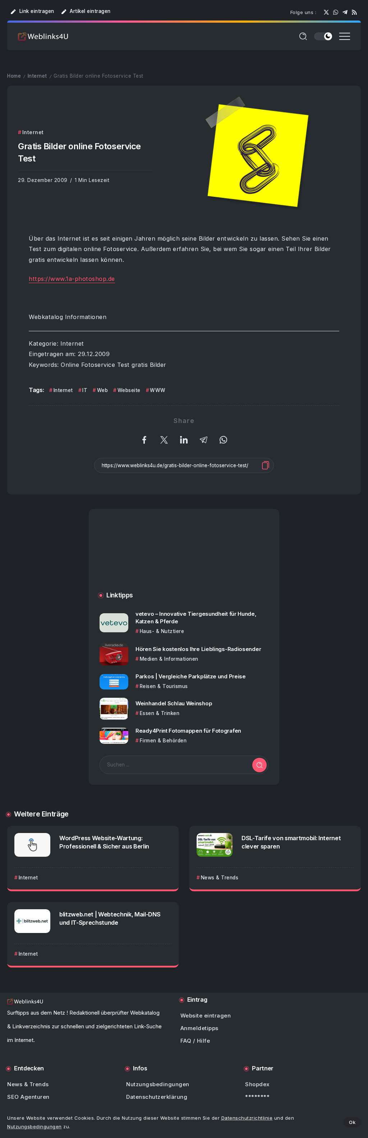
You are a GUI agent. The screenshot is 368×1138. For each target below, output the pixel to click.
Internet (37, 76)
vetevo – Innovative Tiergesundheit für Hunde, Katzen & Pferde (196, 617)
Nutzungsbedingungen (34, 1126)
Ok (352, 1122)
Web (102, 390)
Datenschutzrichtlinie (247, 1118)
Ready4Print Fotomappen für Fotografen (188, 730)
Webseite (129, 390)
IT (84, 390)
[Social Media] (326, 12)
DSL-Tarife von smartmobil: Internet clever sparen (291, 842)
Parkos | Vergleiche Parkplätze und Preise (190, 676)
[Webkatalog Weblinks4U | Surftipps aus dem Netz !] (43, 36)
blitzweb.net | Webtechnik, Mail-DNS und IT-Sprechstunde (109, 918)
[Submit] (259, 765)
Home (14, 76)
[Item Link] (114, 622)
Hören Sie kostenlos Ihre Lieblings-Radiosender (198, 649)
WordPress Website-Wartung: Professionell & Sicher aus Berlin (104, 842)
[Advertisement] (184, 557)
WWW (158, 390)
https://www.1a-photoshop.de (72, 278)
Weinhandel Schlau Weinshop (173, 703)
